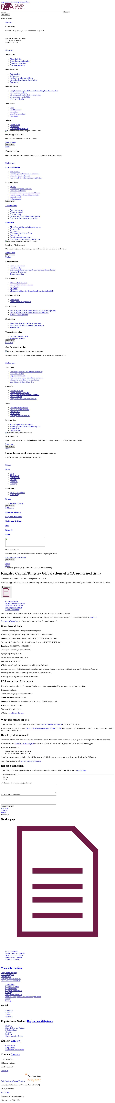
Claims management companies (21, 189)
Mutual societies (15, 199)
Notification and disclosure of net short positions (27, 325)
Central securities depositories (20, 302)
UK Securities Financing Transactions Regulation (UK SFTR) (32, 291)
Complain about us (12, 987)
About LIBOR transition (18, 283)
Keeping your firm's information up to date (25, 216)
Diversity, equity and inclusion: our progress (25, 95)
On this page (6, 587)
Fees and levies (15, 214)
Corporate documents (13, 517)
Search (3, 12)
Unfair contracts (15, 431)
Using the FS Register (9, 973)
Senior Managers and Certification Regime (25, 239)
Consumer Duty (15, 229)
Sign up (8, 465)
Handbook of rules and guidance (21, 78)
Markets (8, 257)
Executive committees (17, 114)
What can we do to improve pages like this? (16, 783)
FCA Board (14, 116)
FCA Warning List (7, 975)
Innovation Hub (15, 197)
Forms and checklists (17, 266)
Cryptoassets (14, 231)
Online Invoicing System (14, 1036)
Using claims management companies (23, 399)
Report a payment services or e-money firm (25, 427)
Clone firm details (11, 602)
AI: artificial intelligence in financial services (25, 227)
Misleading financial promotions (21, 424)
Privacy (8, 999)
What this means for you (14, 606)
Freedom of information (13, 995)
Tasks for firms (11, 206)
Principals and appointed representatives (24, 218)
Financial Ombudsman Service (51, 724)
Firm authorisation (12, 167)
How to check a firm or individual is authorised (26, 378)
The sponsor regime (17, 274)
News (7, 448)
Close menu (10, 144)
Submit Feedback (7, 806)
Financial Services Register (24, 744)
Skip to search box (22, 2)
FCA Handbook (11, 1030)
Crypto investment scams (19, 408)
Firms (7, 147)
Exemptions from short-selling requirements (25, 323)
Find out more (10, 163)
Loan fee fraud (15, 412)
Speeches (13, 480)
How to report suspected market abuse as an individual (29, 313)
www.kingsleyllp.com (15, 713)
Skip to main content (8, 2)
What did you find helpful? (10, 794)
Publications (9, 508)
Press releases (15, 478)
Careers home (15, 125)
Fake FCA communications (19, 410)
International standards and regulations (23, 80)
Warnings (13, 484)
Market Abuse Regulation (19, 315)
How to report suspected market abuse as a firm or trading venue (32, 311)
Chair (12, 108)
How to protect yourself (13, 608)
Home (7, 564)
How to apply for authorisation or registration (26, 178)
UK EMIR (14, 289)
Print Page (4, 808)
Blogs (12, 474)
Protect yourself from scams (20, 416)
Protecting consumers (17, 65)
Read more (9, 444)
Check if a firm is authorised (20, 176)
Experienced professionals (19, 129)
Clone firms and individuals (10, 981)
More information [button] (11, 967)
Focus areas (9, 222)
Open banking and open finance (21, 237)
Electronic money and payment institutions (25, 193)
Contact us (9, 50)
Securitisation (14, 287)
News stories (14, 476)
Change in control (16, 212)
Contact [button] (15, 1054)
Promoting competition (18, 63)
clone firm (93, 617)
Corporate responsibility (18, 93)
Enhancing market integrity (19, 61)
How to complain (16, 397)
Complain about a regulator (19, 393)
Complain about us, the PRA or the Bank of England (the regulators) (34, 91)
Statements (14, 482)
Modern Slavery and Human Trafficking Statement (23, 997)
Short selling (14, 327)
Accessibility (9, 985)
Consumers (9, 343)
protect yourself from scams (31, 761)
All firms (13, 187)
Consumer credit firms (18, 191)
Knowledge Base (16, 268)
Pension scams (15, 414)
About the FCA (15, 59)
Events (8, 499)
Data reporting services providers (21, 285)
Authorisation (15, 74)
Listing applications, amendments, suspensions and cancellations (32, 270)
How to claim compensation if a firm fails (24, 395)
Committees (14, 112)
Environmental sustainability (20, 97)
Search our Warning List (9, 621)
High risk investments (17, 376)
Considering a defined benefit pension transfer (26, 372)
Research (8, 530)
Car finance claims (16, 391)
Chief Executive (15, 110)
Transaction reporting (17, 338)
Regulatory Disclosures (18, 272)
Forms (7, 534)
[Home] (12, 10)
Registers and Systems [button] (40, 1021)
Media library (14, 495)
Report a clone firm (12, 610)
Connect (8, 1032)
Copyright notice (11, 989)
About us (8, 22)
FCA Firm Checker (17, 374)
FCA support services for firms (21, 233)
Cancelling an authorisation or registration (24, 174)
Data (7, 526)
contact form (81, 770)
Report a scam (15, 429)
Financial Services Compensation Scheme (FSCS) (43, 728)
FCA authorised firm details (15, 604)
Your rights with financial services (22, 382)
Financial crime (15, 235)
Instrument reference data (19, 336)
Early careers (14, 127)
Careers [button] (15, 1040)
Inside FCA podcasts (17, 493)
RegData (8, 1034)
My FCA (8, 1026)
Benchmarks (14, 300)
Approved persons (16, 210)
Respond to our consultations (15, 557)
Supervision (14, 82)
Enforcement (14, 76)
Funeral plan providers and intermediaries (24, 195)
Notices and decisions (13, 521)
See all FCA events (16, 503)
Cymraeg (8, 993)
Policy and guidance (13, 512)
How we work (10, 142)
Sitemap (8, 1001)
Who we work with (17, 99)
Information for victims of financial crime (24, 380)
